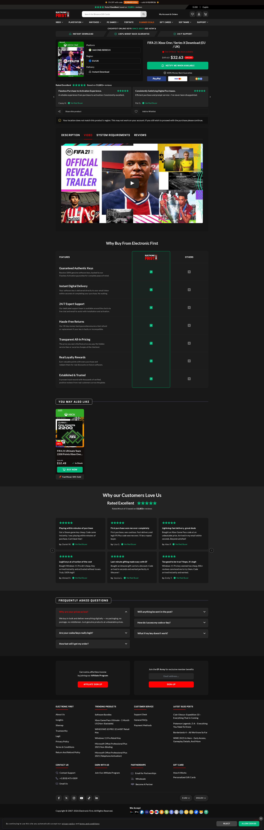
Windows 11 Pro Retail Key (108, 738)
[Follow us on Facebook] (59, 798)
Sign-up (171, 684)
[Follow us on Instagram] (74, 798)
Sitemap (59, 725)
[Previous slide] (52, 550)
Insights (59, 720)
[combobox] (195, 7)
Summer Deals (146, 22)
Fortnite (129, 22)
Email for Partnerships (145, 772)
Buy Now (72, 469)
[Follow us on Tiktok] (89, 798)
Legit (58, 736)
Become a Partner (144, 784)
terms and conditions (89, 823)
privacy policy (68, 823)
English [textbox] (205, 7)
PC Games (111, 22)
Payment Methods (143, 725)
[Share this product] (59, 111)
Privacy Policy (62, 741)
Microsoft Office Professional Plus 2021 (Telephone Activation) (111, 754)
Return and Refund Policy (68, 752)
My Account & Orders (168, 14)
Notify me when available (180, 65)
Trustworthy (62, 730)
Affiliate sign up (93, 684)
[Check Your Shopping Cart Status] (205, 14)
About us (60, 714)
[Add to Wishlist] (192, 14)
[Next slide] (210, 97)
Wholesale (141, 778)
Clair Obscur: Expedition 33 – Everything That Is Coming (187, 716)
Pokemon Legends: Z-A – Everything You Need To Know (190, 725)
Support (201, 22)
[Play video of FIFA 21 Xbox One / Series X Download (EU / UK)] (132, 183)
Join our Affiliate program (107, 772)
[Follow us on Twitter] (66, 798)
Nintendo (94, 22)
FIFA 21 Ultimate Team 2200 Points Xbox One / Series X (69, 452)
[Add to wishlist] (136, 111)
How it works (179, 772)
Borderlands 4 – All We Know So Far (190, 732)
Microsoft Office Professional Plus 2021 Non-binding (111, 745)
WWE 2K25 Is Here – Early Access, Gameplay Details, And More (189, 740)
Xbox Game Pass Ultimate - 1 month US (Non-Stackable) (112, 722)
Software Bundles (103, 714)
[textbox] (195, 7)
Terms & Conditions (65, 747)
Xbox (58, 22)
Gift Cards (165, 22)
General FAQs (140, 720)
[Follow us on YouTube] (81, 798)
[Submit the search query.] (144, 14)
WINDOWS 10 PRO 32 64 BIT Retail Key (112, 731)
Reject (226, 823)
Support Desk (140, 714)
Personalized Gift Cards (184, 777)
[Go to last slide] (54, 97)
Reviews (140, 135)
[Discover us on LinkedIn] (97, 798)
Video (88, 135)
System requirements (113, 135)
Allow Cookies (249, 823)
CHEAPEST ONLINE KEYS (131, 28)
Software (184, 22)
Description (70, 135)
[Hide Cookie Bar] (261, 819)
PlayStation (75, 22)
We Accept (135, 808)
